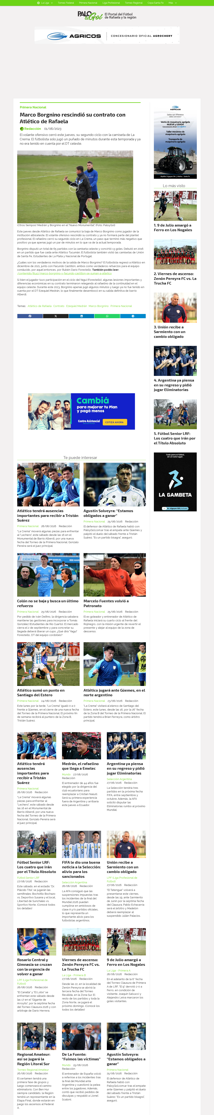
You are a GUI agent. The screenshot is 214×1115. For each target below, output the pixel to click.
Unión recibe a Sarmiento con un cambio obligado (122, 867)
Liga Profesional (111, 2)
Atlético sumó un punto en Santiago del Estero (40, 692)
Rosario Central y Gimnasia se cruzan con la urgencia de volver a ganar (34, 966)
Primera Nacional (88, 2)
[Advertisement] (107, 76)
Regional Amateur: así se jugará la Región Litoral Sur (33, 1059)
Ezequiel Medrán (76, 306)
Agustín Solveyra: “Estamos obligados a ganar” (108, 513)
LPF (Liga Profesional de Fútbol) (122, 879)
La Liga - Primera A (118, 970)
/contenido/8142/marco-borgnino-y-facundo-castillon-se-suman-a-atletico (64, 273)
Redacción (32, 129)
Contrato (58, 306)
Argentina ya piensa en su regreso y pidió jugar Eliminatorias (126, 768)
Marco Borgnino (99, 306)
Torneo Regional (134, 2)
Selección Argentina (119, 779)
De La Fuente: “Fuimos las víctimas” (81, 1056)
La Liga (45, 2)
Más (171, 2)
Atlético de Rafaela (40, 306)
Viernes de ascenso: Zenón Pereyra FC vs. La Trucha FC (81, 964)
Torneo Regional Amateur (33, 1069)
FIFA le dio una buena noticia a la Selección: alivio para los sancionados (81, 869)
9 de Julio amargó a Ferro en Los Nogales (126, 962)
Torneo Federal (66, 2)
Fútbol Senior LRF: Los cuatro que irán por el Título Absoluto (36, 867)
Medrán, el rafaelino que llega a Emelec (80, 765)
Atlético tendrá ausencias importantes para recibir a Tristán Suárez (47, 515)
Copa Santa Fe (155, 2)
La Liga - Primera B (74, 975)
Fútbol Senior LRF (28, 877)
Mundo (66, 774)
